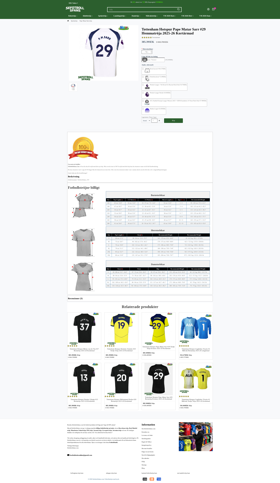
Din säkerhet (145, 458)
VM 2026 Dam (204, 16)
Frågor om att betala (147, 452)
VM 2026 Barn (168, 16)
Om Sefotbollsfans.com (148, 429)
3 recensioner (156, 37)
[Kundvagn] (213, 10)
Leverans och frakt (147, 435)
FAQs (143, 461)
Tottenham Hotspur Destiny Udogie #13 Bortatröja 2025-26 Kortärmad (84, 400)
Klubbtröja (87, 16)
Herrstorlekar (148, 49)
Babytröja (72, 16)
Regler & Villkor (146, 442)
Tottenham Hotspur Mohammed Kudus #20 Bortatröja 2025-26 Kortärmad (121, 400)
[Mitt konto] (208, 10)
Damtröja (135, 16)
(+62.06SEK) (169, 60)
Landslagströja (119, 16)
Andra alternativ (148, 65)
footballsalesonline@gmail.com (81, 455)
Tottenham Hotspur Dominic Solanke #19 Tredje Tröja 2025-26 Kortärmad (121, 350)
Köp (173, 120)
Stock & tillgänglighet (148, 455)
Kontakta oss (145, 432)
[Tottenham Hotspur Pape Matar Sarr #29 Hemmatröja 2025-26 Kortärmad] (103, 53)
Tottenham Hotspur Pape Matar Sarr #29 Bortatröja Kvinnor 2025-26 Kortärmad (158, 398)
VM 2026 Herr (186, 16)
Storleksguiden (146, 438)
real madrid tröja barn (183, 473)
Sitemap (144, 465)
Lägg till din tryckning (150, 56)
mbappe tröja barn (111, 473)
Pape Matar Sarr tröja (86, 21)
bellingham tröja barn (77, 473)
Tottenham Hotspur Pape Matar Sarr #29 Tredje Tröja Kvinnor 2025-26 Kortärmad (159, 347)
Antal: (145, 120)
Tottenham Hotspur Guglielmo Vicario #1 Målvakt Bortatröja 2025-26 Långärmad (196, 350)
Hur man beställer (147, 448)
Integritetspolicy (146, 445)
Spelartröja (102, 16)
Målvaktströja (151, 16)
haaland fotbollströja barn (149, 473)
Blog (143, 468)
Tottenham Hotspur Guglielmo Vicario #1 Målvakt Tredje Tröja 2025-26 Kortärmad (196, 400)
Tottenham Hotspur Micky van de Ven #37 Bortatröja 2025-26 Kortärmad (84, 350)
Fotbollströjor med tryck (112, 479)
